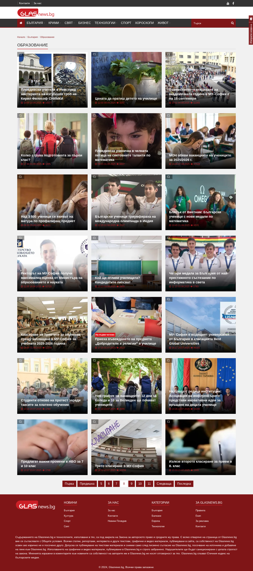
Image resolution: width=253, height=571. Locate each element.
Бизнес (84, 22)
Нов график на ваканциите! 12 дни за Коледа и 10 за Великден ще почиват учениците (126, 400)
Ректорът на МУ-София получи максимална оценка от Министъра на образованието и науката (51, 277)
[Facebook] (233, 3)
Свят (69, 22)
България (35, 22)
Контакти (24, 3)
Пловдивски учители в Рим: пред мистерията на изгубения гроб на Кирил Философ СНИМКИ (48, 94)
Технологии (105, 22)
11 (149, 483)
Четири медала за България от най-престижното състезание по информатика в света (198, 277)
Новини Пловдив (117, 521)
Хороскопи (144, 22)
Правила (200, 510)
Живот (163, 22)
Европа (156, 521)
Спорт (126, 22)
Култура (68, 515)
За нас (37, 3)
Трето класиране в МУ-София (119, 466)
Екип (198, 515)
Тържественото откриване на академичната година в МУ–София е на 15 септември (199, 94)
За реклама (202, 521)
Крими (54, 22)
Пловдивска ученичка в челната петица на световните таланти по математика (122, 155)
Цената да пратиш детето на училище (126, 98)
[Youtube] (228, 3)
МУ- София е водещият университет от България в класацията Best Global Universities (199, 339)
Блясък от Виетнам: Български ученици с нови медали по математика (195, 216)
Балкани (156, 515)
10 (140, 483)
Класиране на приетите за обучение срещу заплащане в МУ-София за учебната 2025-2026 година (50, 339)
